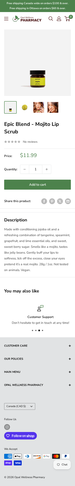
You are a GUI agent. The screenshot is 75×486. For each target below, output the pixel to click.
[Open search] (51, 18)
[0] (67, 18)
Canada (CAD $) (16, 406)
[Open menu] (6, 18)
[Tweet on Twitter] (60, 201)
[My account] (59, 18)
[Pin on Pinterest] (52, 201)
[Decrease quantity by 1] (24, 169)
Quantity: (11, 169)
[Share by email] (68, 201)
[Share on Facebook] (44, 201)
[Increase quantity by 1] (46, 169)
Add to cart (37, 184)
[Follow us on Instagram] (7, 427)
